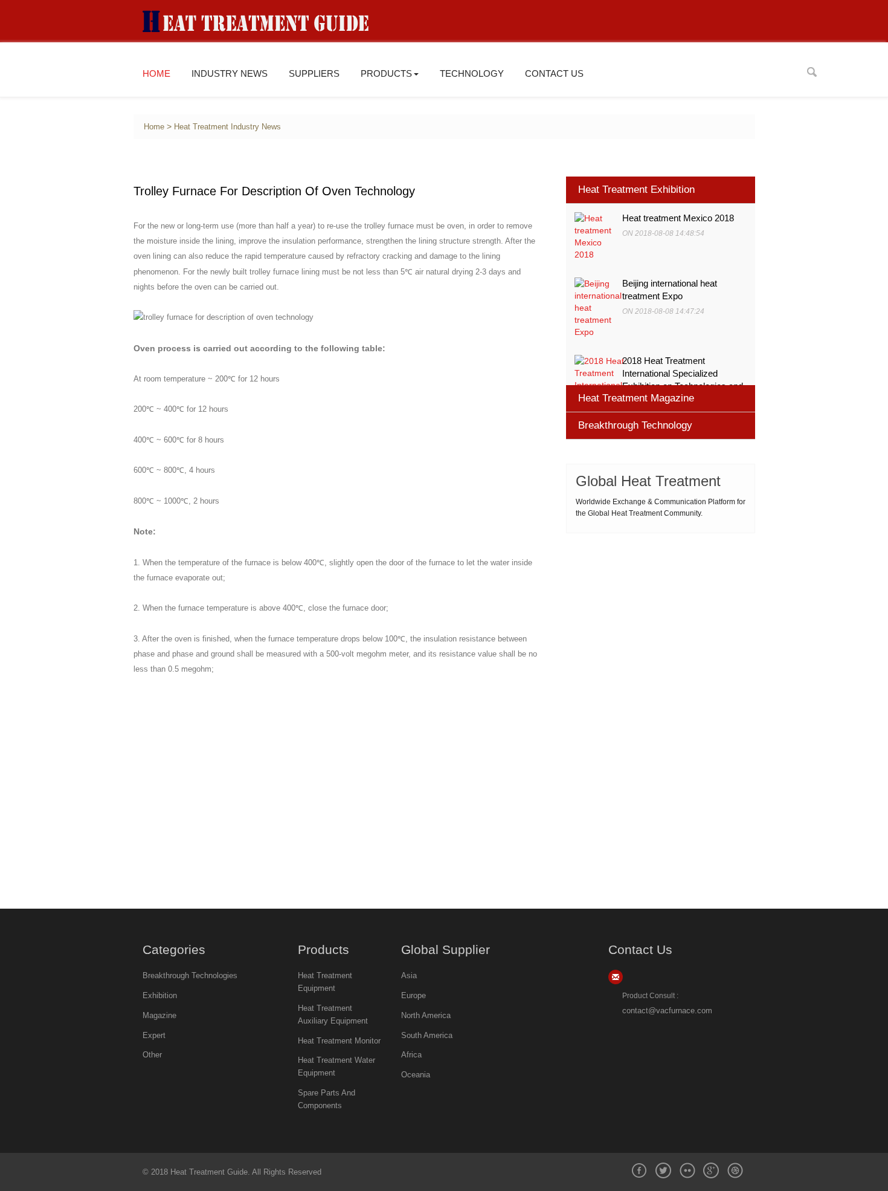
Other (152, 1054)
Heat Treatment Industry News (227, 127)
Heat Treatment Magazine (636, 398)
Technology (472, 73)
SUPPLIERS (314, 73)
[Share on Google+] (711, 1170)
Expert (154, 1035)
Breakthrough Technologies (190, 975)
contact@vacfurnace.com (667, 1010)
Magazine (159, 1015)
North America (426, 1015)
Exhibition (160, 995)
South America (426, 1035)
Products (386, 73)
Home (156, 73)
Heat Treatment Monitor (339, 1040)
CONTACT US (554, 73)
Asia (409, 975)
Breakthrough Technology (635, 425)
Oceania (415, 1074)
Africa (411, 1054)
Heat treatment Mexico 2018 (678, 218)
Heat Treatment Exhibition (636, 189)
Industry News (229, 73)
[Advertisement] (660, 620)
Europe (413, 995)
